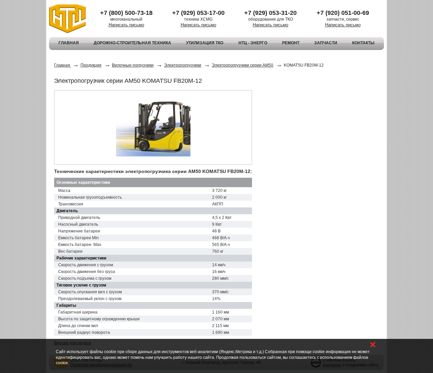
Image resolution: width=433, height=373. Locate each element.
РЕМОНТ (290, 43)
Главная (62, 65)
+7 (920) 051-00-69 (343, 12)
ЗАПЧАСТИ (325, 43)
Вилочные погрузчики (133, 65)
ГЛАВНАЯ (69, 43)
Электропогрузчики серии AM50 (242, 65)
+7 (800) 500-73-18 (126, 12)
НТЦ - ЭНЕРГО (252, 43)
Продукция (91, 65)
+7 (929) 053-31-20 (270, 12)
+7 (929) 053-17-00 (198, 12)
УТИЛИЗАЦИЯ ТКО (204, 43)
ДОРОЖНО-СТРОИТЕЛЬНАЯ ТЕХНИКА (132, 43)
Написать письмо (126, 24)
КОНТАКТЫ (363, 43)
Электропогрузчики (182, 65)
